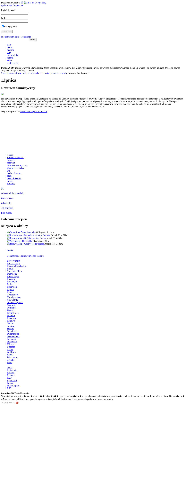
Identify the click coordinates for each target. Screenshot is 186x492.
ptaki (9, 176)
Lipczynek (12, 287)
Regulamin (12, 370)
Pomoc (10, 383)
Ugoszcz (11, 347)
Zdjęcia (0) (6, 203)
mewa (9, 181)
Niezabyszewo (13, 297)
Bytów (10, 268)
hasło (3, 18)
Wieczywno (12, 357)
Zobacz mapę (7, 198)
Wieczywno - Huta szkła (20, 241)
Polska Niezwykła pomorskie (33, 111)
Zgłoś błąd (12, 380)
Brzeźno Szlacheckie (16, 266)
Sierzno (10, 323)
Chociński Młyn (14, 271)
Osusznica (11, 307)
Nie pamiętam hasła (10, 36)
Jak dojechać (7, 208)
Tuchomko (12, 341)
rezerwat (11, 162)
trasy (9, 52)
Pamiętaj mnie (10, 26)
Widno (10, 354)
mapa (9, 47)
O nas (9, 367)
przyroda (11, 160)
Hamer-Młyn (13, 276)
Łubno (10, 292)
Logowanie (18, 5)
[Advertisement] (93, 133)
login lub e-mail (8, 10)
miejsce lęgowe (14, 173)
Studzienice (12, 331)
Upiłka (10, 349)
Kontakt (10, 372)
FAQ (9, 378)
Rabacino (11, 318)
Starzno (10, 328)
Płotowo (11, 315)
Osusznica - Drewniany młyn (22, 232)
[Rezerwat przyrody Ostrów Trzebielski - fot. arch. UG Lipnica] (2, 189)
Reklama (11, 375)
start (9, 44)
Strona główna (8, 73)
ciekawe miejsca (22, 73)
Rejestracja (26, 36)
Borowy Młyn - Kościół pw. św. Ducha (27, 238)
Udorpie (11, 344)
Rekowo (11, 321)
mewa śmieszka (14, 178)
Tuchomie (11, 339)
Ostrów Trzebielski (15, 168)
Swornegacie (13, 334)
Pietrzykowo (13, 313)
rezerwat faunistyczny (17, 165)
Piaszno (10, 310)
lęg (8, 170)
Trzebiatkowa (13, 336)
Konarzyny (12, 281)
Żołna (9, 362)
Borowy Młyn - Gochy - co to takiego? (27, 244)
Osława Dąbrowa (15, 302)
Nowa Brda (12, 300)
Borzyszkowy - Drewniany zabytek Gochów (30, 235)
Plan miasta (6, 213)
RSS (9, 388)
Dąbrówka (12, 274)
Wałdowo (11, 352)
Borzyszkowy (13, 263)
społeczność (6, 5)
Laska (9, 284)
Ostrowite (11, 305)
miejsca (10, 50)
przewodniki (12, 55)
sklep (9, 60)
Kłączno (11, 279)
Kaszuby (11, 183)
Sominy (10, 326)
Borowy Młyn (13, 261)
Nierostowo (12, 294)
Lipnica (10, 289)
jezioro (10, 155)
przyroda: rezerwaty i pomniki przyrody (49, 73)
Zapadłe (10, 360)
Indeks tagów (13, 385)
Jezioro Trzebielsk (15, 157)
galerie (10, 57)
